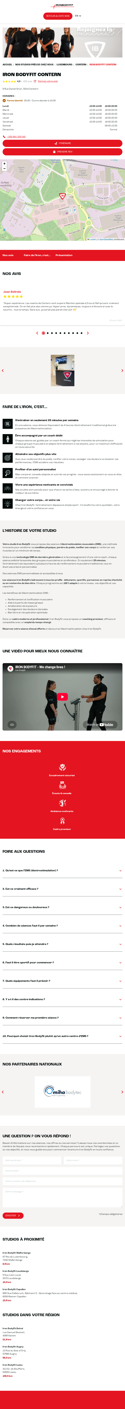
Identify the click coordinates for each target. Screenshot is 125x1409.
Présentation (64, 255)
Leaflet (92, 239)
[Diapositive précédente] (37, 333)
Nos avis (8, 255)
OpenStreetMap (106, 239)
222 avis (27, 81)
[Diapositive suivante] (87, 333)
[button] (62, 196)
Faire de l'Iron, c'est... (37, 255)
